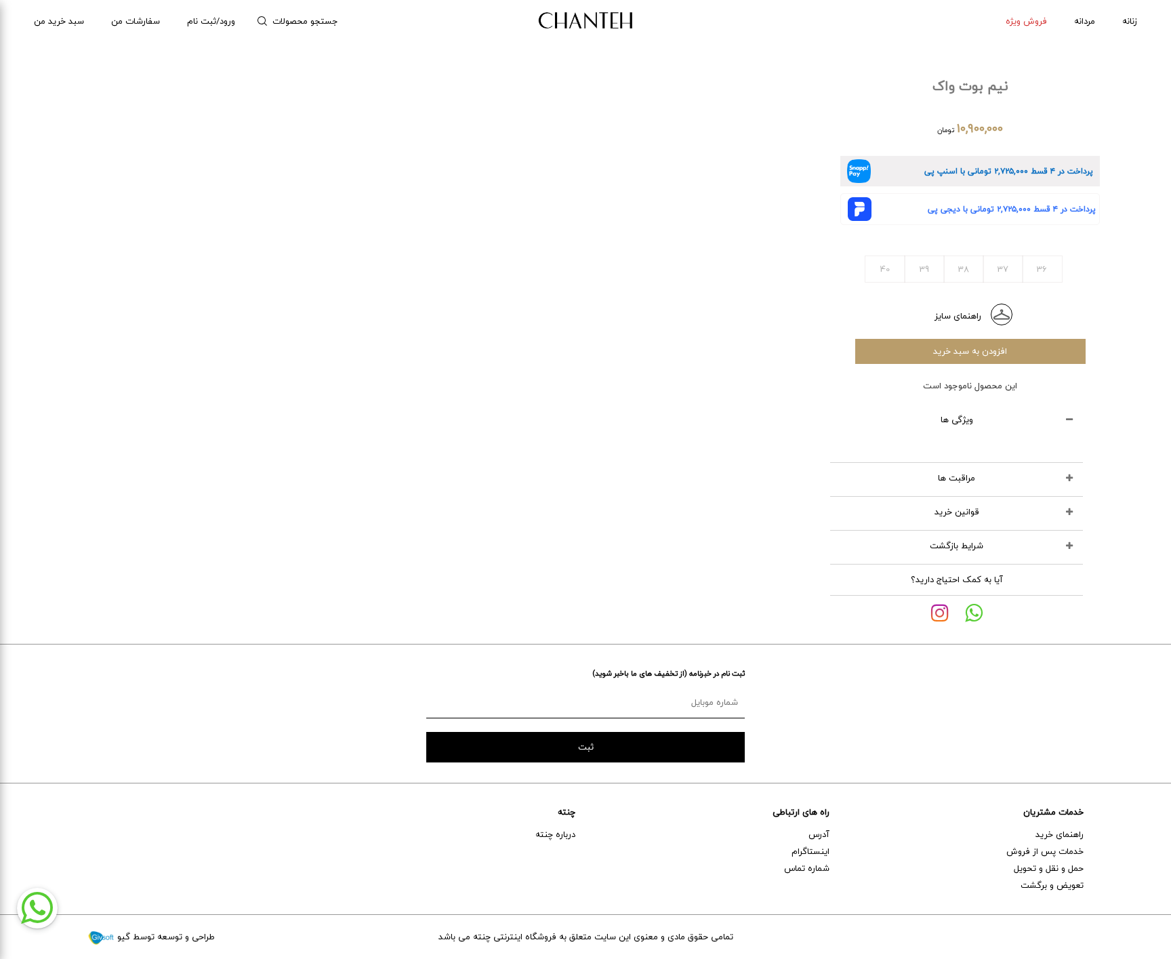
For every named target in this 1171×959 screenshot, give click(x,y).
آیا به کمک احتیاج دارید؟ (957, 579)
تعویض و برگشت (1052, 885)
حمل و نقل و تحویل (1049, 868)
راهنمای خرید (1059, 834)
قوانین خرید (956, 511)
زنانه (1129, 21)
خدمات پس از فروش (1045, 851)
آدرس (818, 834)
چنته (566, 811)
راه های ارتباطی (801, 811)
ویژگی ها (957, 419)
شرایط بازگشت (956, 545)
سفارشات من (135, 21)
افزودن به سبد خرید (970, 351)
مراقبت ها (956, 477)
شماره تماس (806, 868)
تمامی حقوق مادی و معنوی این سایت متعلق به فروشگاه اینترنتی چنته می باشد (585, 936)
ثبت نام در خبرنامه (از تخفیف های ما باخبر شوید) (668, 673)
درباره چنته (555, 834)
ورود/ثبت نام (211, 21)
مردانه (1084, 21)
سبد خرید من (59, 21)
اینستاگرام (810, 851)
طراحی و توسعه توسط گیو (165, 936)
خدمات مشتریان (1053, 811)
